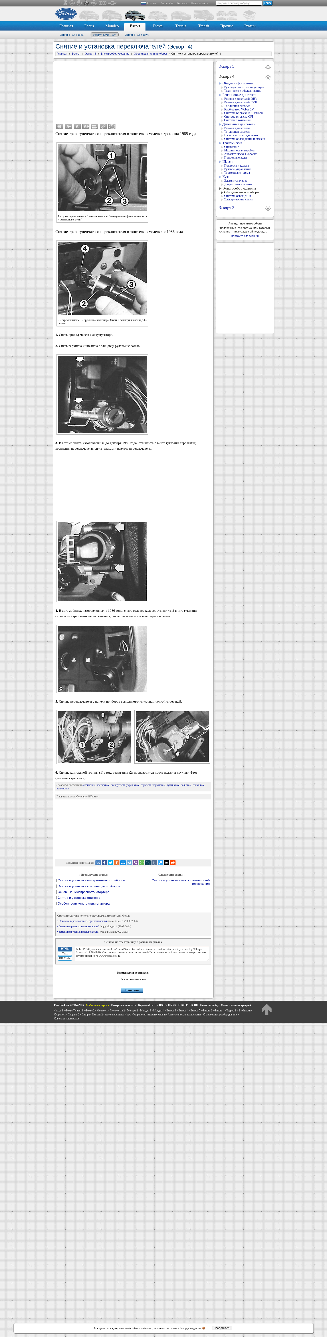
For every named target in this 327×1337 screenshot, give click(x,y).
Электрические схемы (238, 199)
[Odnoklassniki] (116, 862)
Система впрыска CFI (238, 116)
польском (186, 785)
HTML (65, 948)
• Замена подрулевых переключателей (94, 926)
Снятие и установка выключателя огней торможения (181, 882)
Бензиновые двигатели (239, 95)
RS (174, 1005)
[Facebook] (104, 862)
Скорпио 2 (73, 1014)
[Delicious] (160, 862)
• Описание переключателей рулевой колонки (97, 921)
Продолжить (222, 1328)
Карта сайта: (146, 1005)
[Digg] (166, 862)
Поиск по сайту (199, 3)
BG (161, 1005)
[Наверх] (266, 1009)
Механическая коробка (239, 150)
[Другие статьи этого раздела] (94, 126)
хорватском (158, 785)
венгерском (63, 788)
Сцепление (231, 147)
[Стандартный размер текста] (77, 126)
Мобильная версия (97, 1005)
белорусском (118, 785)
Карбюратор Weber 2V (239, 109)
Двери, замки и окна (238, 184)
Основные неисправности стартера (83, 892)
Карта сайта (167, 3)
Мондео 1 (102, 1010)
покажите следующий (245, 236)
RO (183, 1005)
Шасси (227, 161)
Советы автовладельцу (66, 1018)
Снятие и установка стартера (79, 897)
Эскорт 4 (105, 34)
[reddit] (173, 862)
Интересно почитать (123, 1005)
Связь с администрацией (236, 1005)
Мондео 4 (158, 1010)
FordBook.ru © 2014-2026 (69, 1005)
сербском (146, 785)
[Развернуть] (268, 67)
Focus (89, 26)
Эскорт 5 (137, 34)
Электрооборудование (239, 188)
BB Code (65, 958)
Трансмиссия (232, 143)
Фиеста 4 (219, 1010)
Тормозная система (237, 172)
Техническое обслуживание (242, 90)
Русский (151, 3)
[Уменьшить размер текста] (68, 126)
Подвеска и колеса (236, 165)
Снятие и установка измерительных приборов (91, 880)
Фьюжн (246, 1010)
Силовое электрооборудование (220, 1014)
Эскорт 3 (72, 34)
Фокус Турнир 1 (74, 1010)
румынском (173, 785)
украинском (132, 785)
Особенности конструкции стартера (84, 903)
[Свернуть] (268, 77)
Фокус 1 (58, 1010)
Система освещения (237, 196)
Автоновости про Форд (118, 1014)
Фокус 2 (90, 1010)
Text (65, 953)
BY (165, 1005)
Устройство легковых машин (149, 1014)
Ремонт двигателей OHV (240, 98)
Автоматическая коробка (240, 154)
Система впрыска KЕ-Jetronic (243, 113)
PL (187, 1005)
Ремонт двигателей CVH (240, 102)
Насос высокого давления (241, 135)
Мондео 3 (145, 1010)
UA (170, 1005)
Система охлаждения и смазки (244, 139)
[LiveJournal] (148, 862)
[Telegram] (129, 862)
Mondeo (112, 26)
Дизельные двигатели (239, 124)
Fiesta (158, 26)
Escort (135, 26)
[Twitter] (110, 862)
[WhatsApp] (141, 862)
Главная (66, 26)
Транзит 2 (97, 1014)
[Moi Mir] (123, 862)
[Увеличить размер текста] (86, 126)
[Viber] (135, 862)
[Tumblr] (154, 862)
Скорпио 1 (60, 1014)
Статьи (250, 26)
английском (89, 785)
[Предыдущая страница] (60, 126)
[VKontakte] (98, 862)
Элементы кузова (235, 180)
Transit (203, 26)
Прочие (226, 26)
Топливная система (237, 106)
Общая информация (237, 83)
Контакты (182, 3)
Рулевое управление (237, 169)
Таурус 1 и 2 (233, 1010)
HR (179, 1005)
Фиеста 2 (207, 1010)
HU (196, 1005)
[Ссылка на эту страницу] (103, 126)
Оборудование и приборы (241, 192)
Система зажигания (237, 120)
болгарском (103, 785)
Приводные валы (235, 157)
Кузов (226, 177)
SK (191, 1005)
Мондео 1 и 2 (117, 1010)
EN (156, 1005)
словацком (198, 785)
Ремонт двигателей (237, 128)
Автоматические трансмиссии (184, 1014)
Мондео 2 (132, 1010)
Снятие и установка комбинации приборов (89, 886)
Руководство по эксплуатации (244, 87)
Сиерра (86, 1014)
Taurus (180, 26)
